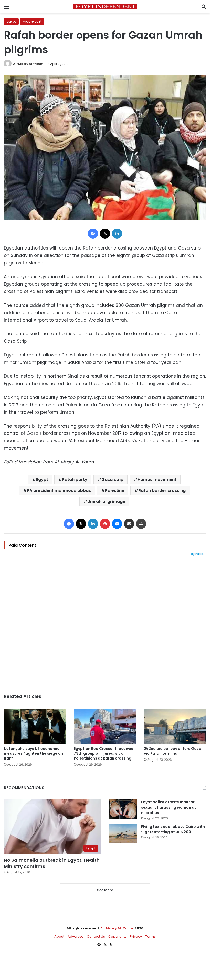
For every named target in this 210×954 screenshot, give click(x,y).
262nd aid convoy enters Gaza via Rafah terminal (172, 751)
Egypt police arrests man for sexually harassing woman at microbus (168, 807)
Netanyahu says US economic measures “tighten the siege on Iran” (33, 753)
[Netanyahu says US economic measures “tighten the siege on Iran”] (35, 726)
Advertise (75, 936)
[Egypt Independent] (105, 6)
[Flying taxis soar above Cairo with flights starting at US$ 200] (123, 833)
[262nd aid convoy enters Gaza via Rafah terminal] (175, 726)
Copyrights (117, 936)
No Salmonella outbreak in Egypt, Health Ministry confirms (52, 863)
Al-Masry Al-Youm (28, 64)
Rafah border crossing (162, 490)
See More (105, 889)
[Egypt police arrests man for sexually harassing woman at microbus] (123, 809)
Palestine (114, 490)
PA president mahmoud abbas (59, 490)
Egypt (11, 21)
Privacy (136, 936)
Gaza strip (112, 479)
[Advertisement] (105, 624)
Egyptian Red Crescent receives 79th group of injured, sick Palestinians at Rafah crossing (103, 753)
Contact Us (96, 936)
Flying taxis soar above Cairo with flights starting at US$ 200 (173, 829)
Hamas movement (157, 479)
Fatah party (74, 479)
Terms (150, 936)
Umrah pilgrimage (106, 501)
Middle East (32, 21)
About (59, 936)
